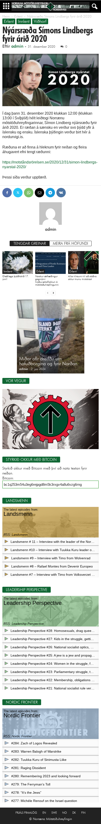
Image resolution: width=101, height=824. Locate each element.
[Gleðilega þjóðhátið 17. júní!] (17, 262)
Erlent (18, 16)
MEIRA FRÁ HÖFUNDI (70, 243)
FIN (83, 812)
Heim (6, 16)
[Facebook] (7, 192)
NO (64, 812)
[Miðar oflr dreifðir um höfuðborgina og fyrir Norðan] (50, 338)
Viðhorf (40, 21)
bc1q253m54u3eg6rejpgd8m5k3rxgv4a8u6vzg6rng (43, 484)
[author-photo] (50, 213)
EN (44, 812)
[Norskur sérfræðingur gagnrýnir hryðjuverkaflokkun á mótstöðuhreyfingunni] (50, 262)
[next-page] (53, 292)
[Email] (39, 192)
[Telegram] (50, 192)
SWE (54, 812)
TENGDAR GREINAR (29, 243)
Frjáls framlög (26, 812)
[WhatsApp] (28, 192)
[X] (18, 192)
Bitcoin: (8, 478)
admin (17, 46)
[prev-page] (47, 292)
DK (74, 812)
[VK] (61, 192)
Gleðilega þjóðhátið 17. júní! (15, 278)
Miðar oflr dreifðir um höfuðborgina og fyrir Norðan (48, 361)
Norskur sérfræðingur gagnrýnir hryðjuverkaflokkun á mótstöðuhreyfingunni (47, 280)
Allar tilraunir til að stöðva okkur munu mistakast (82, 278)
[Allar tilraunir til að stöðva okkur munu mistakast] (83, 262)
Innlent (23, 21)
